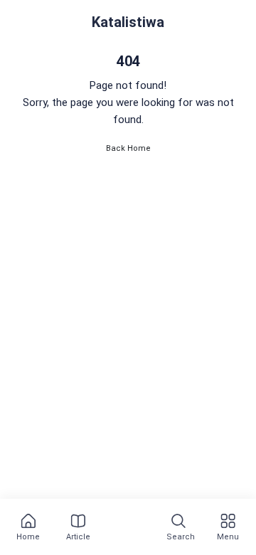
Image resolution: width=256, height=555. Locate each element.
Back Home (128, 148)
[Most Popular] (128, 528)
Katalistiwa (128, 22)
